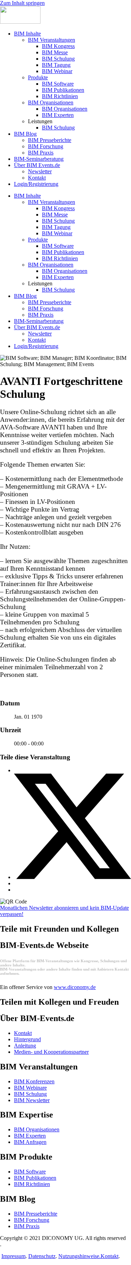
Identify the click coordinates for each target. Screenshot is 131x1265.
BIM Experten (58, 115)
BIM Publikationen (63, 90)
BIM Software (58, 84)
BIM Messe (55, 52)
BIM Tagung (56, 65)
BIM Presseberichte (49, 140)
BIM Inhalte (27, 34)
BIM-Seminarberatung (39, 159)
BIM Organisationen (50, 102)
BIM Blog (25, 134)
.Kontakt (108, 1256)
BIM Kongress (58, 46)
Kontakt (37, 178)
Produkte (38, 77)
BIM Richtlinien (60, 96)
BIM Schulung (58, 59)
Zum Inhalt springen (22, 3)
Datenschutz (42, 1256)
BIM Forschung (45, 146)
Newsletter (40, 171)
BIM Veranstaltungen (51, 40)
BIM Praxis (40, 153)
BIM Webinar (57, 71)
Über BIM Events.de (37, 165)
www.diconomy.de (75, 987)
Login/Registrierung (36, 184)
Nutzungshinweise (78, 1256)
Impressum (13, 1256)
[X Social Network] (72, 877)
